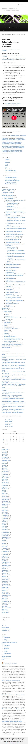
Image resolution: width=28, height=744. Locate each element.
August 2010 (5, 567)
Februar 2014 (5, 548)
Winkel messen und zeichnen (12, 264)
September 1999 (6, 603)
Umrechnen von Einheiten (12, 303)
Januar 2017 (5, 496)
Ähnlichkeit (8, 269)
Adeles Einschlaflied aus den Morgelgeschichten (13, 709)
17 (3, 439)
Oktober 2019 (5, 459)
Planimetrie (8, 286)
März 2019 (4, 468)
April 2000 (4, 598)
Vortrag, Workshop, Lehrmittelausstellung (12, 344)
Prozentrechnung (10, 291)
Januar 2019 (5, 471)
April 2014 (4, 545)
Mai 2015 (4, 524)
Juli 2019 (4, 462)
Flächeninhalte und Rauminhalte (13, 215)
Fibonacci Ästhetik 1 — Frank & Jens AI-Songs (13, 401)
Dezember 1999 (5, 601)
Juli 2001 (4, 590)
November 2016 (5, 499)
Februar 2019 (5, 470)
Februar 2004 (5, 589)
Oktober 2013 (5, 554)
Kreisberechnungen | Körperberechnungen (15, 281)
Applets (5, 639)
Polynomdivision (10, 150)
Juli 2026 (4, 451)
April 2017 (4, 493)
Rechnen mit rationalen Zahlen (13, 237)
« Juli (7, 444)
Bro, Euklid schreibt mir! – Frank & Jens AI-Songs (13, 384)
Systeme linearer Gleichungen (12, 239)
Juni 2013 (4, 559)
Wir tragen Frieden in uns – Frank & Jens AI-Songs (14, 359)
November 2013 (5, 553)
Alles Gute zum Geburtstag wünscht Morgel (12, 721)
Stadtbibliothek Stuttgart (10, 179)
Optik (7, 314)
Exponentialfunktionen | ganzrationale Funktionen (12, 141)
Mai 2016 (4, 509)
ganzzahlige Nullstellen (7, 145)
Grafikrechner (7, 331)
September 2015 (6, 520)
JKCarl (14, 147)
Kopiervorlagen (7, 335)
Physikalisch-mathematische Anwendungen (16, 228)
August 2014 (5, 538)
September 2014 (6, 537)
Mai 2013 (4, 560)
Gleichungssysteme (10, 278)
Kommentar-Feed (6, 629)
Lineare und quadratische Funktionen (14, 284)
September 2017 (6, 487)
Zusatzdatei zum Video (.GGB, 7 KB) (13, 103)
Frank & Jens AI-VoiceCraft (11, 172)
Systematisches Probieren (13, 151)
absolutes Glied (20, 138)
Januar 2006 (5, 579)
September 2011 (6, 562)
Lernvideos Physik (8, 316)
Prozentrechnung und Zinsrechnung (14, 231)
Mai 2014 (4, 543)
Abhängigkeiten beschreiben (12, 267)
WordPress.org (5, 630)
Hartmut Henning (9, 420)
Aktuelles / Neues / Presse (8, 189)
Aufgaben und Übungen (7, 190)
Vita (7, 24)
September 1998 (6, 607)
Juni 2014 (4, 542)
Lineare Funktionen (11, 247)
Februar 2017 (5, 495)
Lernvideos (6, 640)
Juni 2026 (4, 452)
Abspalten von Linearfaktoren (8, 139)
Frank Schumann (9, 8)
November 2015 (5, 517)
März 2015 (4, 528)
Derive (5, 325)
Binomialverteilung (10, 272)
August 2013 (5, 557)
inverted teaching (17, 146)
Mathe (17, 147)
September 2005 (6, 581)
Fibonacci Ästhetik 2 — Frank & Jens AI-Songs (13, 378)
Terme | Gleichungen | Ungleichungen (14, 300)
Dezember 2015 (5, 515)
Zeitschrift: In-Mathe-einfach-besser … (12, 339)
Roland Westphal (9, 426)
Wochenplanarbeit (6, 347)
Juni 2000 (4, 596)
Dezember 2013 (5, 551)
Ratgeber (6, 651)
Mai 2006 (4, 576)
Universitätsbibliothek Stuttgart (12, 180)
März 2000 (4, 600)
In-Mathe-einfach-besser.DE (11, 177)
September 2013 (6, 556)
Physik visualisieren (6, 309)
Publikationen (13, 24)
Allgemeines (7, 645)
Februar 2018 (5, 481)
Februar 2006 (5, 578)
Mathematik (21, 147)
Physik (5, 650)
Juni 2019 (4, 463)
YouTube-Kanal (8, 169)
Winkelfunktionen (10, 306)
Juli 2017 (4, 490)
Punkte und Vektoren (10, 233)
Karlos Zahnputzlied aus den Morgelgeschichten (13, 694)
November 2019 (5, 457)
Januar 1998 (5, 612)
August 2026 (5, 449)
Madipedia (7, 162)
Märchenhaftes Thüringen (11, 183)
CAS (16, 139)
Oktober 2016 (5, 501)
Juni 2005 (4, 582)
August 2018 (5, 477)
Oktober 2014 (5, 535)
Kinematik (8, 313)
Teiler (21, 151)
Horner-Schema (20, 145)
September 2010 (6, 565)
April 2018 (4, 479)
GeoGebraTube (8, 161)
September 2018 (6, 476)
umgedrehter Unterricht (7, 153)
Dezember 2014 (5, 532)
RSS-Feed (7, 165)
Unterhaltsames (7, 653)
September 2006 (6, 575)
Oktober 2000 (5, 593)
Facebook (7, 159)
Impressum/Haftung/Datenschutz (9, 30)
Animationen (7, 637)
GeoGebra (9, 137)
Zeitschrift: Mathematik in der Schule (12, 342)
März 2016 (4, 512)
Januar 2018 (5, 482)
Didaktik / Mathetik (8, 327)
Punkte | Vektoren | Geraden (12, 292)
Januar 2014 (5, 549)
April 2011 (4, 564)
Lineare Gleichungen (12, 248)
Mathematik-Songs (6, 27)
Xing (6, 167)
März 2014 (4, 546)
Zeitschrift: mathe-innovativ (10, 341)
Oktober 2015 (5, 518)
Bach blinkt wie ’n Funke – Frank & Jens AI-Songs (13, 365)
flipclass (4, 142)
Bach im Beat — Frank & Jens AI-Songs (11, 367)
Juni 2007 (4, 573)
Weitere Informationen (11, 743)
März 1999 (4, 606)
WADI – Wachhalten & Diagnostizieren (11, 346)
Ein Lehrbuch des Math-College (11, 328)
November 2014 (5, 534)
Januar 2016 (5, 513)
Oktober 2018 (5, 474)
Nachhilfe (4, 149)
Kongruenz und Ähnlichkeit (12, 226)
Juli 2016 (4, 506)
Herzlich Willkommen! (7, 360)
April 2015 (4, 526)
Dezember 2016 (5, 498)
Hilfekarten (6, 333)
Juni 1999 (4, 604)
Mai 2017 (4, 491)
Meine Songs (5, 308)
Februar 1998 (5, 611)
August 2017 (5, 488)
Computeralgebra (21, 139)
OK (18, 743)
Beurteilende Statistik (12, 205)
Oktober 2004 (5, 584)
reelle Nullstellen (18, 150)
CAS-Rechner (7, 324)
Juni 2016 (4, 507)
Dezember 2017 (5, 484)
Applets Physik (7, 311)
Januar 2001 (5, 592)
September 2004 (6, 585)
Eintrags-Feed (5, 627)
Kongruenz (8, 280)
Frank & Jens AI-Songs (10, 170)
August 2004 (5, 587)
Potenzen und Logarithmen (12, 288)
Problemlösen (9, 289)
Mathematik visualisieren (8, 195)
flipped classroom (10, 142)
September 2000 (6, 595)
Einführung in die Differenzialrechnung (15, 273)
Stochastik (8, 299)
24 (3, 441)
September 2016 (6, 502)
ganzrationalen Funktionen (15, 143)
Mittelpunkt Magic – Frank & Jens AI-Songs (12, 395)
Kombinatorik (10, 206)
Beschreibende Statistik (12, 203)
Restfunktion (5, 151)
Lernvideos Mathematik (17, 137)
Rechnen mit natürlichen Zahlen (13, 295)
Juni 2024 (4, 454)
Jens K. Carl (8, 424)
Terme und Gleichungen (11, 241)
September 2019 (6, 460)
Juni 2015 (4, 523)
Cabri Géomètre (7, 322)
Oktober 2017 (5, 485)
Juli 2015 (4, 521)
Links (13, 27)
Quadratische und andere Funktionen (14, 234)
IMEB (19, 24)
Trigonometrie (9, 302)
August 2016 (5, 504)
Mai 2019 (4, 465)
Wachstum (9, 263)
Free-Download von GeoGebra (11, 105)
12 (10, 438)
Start (3, 24)
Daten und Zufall (9, 201)
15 (19, 438)
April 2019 (4, 466)
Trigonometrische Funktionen (12, 242)
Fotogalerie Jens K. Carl (10, 182)
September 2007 (6, 570)
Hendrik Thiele (8, 421)
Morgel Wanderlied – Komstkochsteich (11, 680)
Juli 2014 (4, 540)
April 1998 (4, 609)
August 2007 (5, 571)
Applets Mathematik (8, 198)
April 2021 (4, 455)
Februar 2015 (5, 529)
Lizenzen (18, 27)
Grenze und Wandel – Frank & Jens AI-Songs (12, 412)
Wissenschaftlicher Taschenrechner (12, 338)
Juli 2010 (4, 568)
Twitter (6, 164)
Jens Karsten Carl (8, 147)
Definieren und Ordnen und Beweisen (14, 211)
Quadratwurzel (9, 294)
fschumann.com (5, 143)
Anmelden (4, 625)
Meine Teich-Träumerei (7, 665)
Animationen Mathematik (9, 197)
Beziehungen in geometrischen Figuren (15, 200)
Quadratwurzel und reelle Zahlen (13, 236)
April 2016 (4, 510)
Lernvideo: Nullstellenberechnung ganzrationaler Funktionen (10, 43)
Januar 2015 (5, 531)
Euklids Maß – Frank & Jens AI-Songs (11, 382)
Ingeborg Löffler (8, 423)
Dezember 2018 (5, 473)
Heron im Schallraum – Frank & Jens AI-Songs (13, 396)
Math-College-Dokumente (9, 336)
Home (3, 194)
